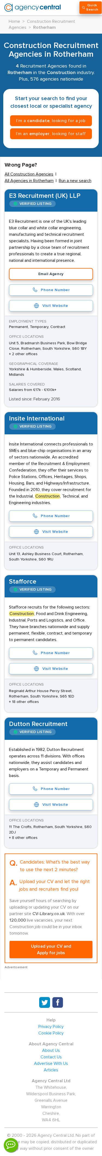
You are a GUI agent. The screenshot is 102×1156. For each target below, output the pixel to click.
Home (14, 21)
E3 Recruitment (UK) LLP (45, 196)
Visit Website (55, 306)
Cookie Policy (51, 1033)
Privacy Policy (51, 1026)
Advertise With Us (51, 1063)
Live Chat (11, 1145)
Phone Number (55, 290)
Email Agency (51, 274)
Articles (51, 1070)
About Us (51, 1050)
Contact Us (51, 1057)
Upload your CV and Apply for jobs (51, 949)
